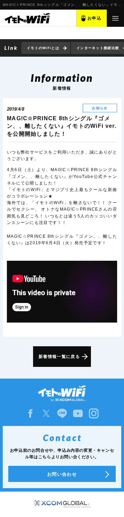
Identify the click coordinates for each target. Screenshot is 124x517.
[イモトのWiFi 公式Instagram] (94, 413)
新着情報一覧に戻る (59, 356)
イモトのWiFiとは (43, 48)
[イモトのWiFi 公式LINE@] (62, 413)
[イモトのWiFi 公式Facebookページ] (30, 413)
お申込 (94, 18)
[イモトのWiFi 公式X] (46, 413)
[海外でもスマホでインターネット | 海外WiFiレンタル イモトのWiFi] (27, 18)
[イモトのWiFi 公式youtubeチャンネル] (78, 413)
